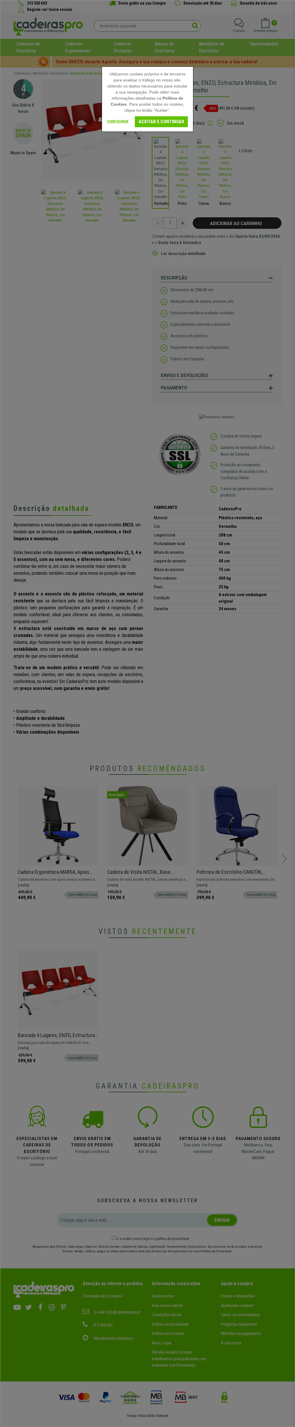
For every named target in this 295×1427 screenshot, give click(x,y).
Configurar (117, 121)
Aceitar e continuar (161, 121)
